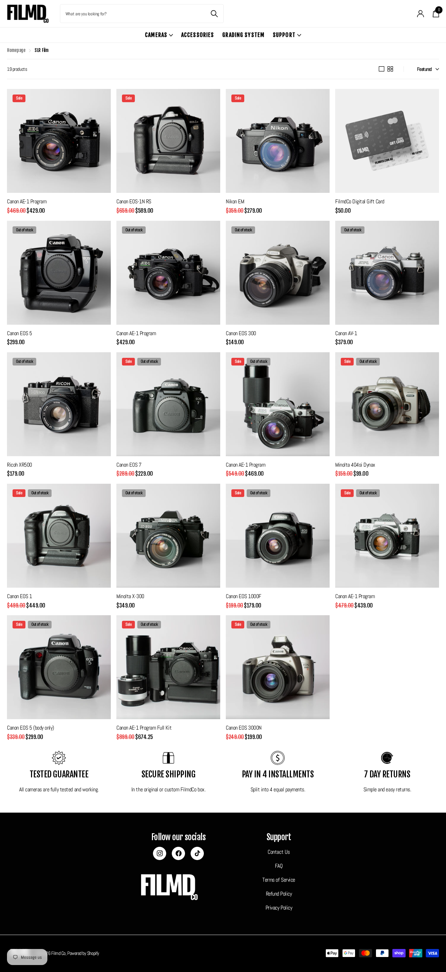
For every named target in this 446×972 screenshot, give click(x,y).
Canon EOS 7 (128, 464)
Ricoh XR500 (19, 464)
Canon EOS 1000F (243, 596)
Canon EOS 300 (241, 333)
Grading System (243, 34)
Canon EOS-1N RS (133, 201)
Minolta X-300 (130, 596)
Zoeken (214, 13)
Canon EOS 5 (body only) (30, 727)
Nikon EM (235, 201)
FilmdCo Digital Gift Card (359, 201)
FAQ (279, 865)
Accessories (197, 34)
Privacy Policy (279, 907)
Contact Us (279, 852)
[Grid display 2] (390, 69)
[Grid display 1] (381, 69)
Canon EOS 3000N (244, 727)
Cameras (156, 34)
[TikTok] (197, 853)
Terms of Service (278, 879)
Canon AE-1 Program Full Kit (143, 727)
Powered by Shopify (83, 953)
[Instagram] (159, 853)
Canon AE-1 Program (26, 201)
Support (284, 34)
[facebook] (178, 853)
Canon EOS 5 (19, 333)
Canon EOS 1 (19, 596)
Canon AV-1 (346, 333)
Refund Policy (279, 893)
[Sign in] (420, 14)
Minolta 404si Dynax (355, 464)
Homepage (16, 50)
